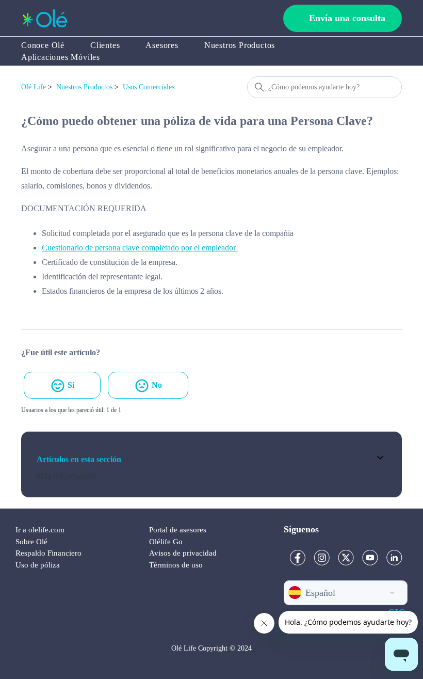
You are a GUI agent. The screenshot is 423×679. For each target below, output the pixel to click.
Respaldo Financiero (48, 553)
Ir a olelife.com (39, 530)
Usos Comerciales (148, 87)
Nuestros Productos (239, 45)
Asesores (161, 45)
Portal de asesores (177, 530)
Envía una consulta (347, 18)
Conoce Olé (42, 45)
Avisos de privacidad (183, 553)
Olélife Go (166, 542)
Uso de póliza (37, 565)
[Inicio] (45, 18)
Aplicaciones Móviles (60, 57)
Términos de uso (176, 565)
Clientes (105, 45)
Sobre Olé (31, 542)
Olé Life (33, 87)
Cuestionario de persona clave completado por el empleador (140, 247)
